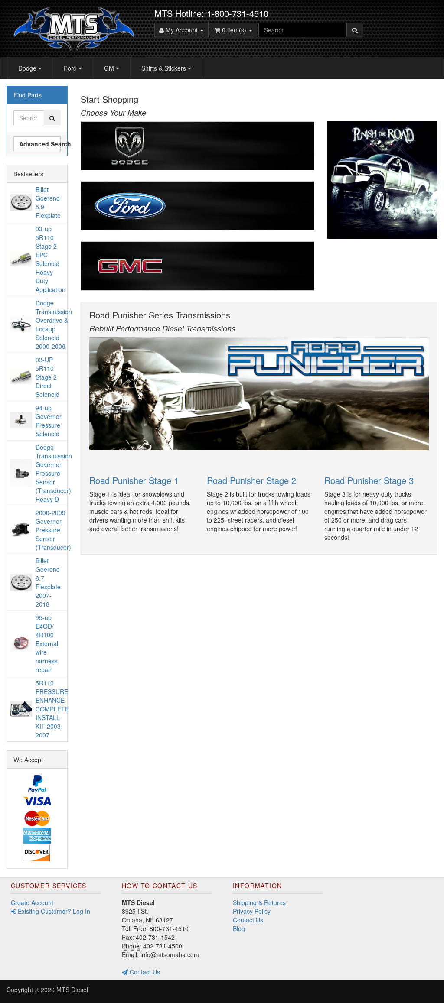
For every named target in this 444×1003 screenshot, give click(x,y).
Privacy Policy (252, 911)
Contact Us (144, 971)
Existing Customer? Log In (53, 911)
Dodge (28, 68)
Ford (71, 68)
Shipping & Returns (259, 902)
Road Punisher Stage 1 (134, 480)
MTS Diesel (72, 989)
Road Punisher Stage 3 (369, 480)
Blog (239, 928)
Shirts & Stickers (164, 68)
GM (110, 68)
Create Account (32, 902)
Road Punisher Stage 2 (251, 480)
